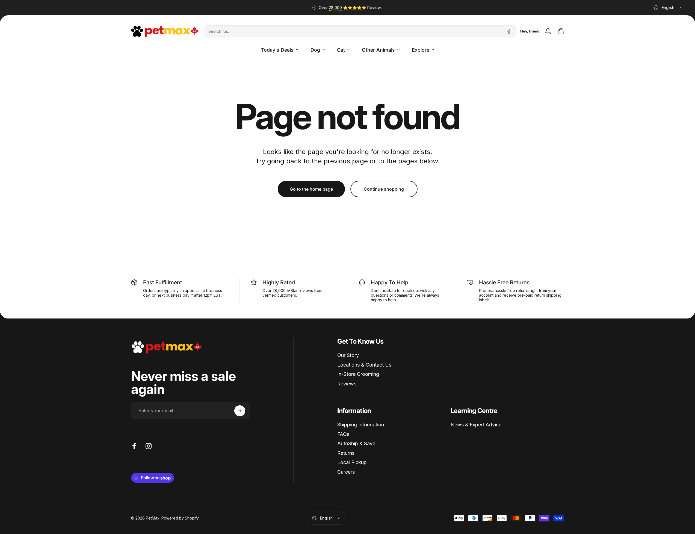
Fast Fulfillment (162, 282)
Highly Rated (278, 282)
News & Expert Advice (476, 424)
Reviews (346, 384)
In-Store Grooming (358, 374)
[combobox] (667, 7)
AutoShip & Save (356, 443)
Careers (346, 472)
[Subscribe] (239, 410)
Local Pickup (352, 462)
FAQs (343, 434)
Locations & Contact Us (364, 365)
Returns (345, 453)
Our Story (348, 355)
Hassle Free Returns (504, 282)
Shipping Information (360, 424)
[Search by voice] (508, 31)
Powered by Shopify (180, 518)
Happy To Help (389, 282)
